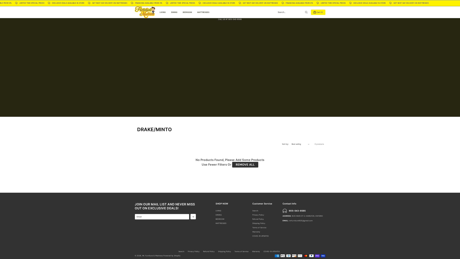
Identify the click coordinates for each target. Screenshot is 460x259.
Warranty (256, 232)
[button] (163, 12)
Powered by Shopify (172, 256)
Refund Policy (258, 219)
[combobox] (293, 12)
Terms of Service (259, 228)
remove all (245, 164)
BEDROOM (220, 219)
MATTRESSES (221, 223)
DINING (219, 215)
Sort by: (285, 144)
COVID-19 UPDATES (260, 236)
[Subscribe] (193, 216)
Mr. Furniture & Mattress (152, 256)
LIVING (218, 211)
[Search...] (306, 12)
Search (255, 211)
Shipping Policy (258, 223)
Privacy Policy (258, 215)
